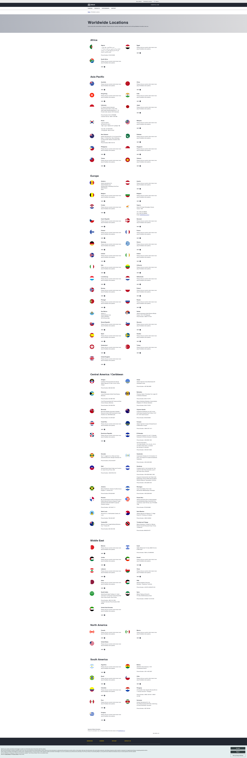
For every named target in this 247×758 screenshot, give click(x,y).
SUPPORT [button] (113, 8)
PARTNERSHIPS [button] (105, 8)
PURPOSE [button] (90, 8)
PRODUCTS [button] (97, 8)
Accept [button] (238, 748)
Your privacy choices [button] (238, 755)
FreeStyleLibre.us (121, 730)
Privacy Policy (15, 754)
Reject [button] (238, 751)
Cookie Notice (8, 754)
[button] (154, 1)
